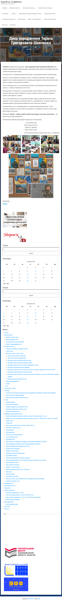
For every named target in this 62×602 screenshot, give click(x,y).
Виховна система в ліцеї (12, 337)
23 (27, 277)
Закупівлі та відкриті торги (13, 481)
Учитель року (9, 351)
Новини (34, 49)
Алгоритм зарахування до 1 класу (15, 492)
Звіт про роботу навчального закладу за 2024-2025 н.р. (20, 425)
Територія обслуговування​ (13, 448)
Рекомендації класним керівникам (15, 342)
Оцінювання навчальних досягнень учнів (16, 409)
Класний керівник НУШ (12, 339)
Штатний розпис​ (10, 432)
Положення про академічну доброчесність (17, 397)
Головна (4, 8)
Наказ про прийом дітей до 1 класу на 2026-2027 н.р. (20, 495)
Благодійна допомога (11, 455)
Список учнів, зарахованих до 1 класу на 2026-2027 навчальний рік (23, 497)
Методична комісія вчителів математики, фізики (20, 363)
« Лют (4, 283)
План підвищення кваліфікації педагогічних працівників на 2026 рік (23, 444)
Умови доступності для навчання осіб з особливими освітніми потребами (25, 478)
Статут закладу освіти (12, 437)
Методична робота (29, 8)
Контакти (13, 25)
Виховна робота (14, 8)
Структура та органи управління (14, 434)
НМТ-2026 (4, 25)
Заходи (8, 383)
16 (27, 274)
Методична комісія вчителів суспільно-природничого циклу (23, 365)
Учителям (5, 13)
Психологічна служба (45, 8)
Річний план (9, 423)
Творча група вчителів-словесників (17, 356)
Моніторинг (9, 472)
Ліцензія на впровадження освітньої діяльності (18, 458)
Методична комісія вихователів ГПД (17, 379)
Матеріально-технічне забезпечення (15, 453)
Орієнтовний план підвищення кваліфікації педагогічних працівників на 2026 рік (26, 441)
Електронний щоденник (12, 404)
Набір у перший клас (34, 19)
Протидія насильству (9, 19)
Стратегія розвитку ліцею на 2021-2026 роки (17, 469)
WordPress (31, 599)
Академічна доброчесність (13, 411)
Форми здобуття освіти (12, 462)
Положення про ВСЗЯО (12, 476)
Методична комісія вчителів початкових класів (20, 372)
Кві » (8, 283)
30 (27, 281)
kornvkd (39, 47)
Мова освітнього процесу (12, 465)
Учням (14, 13)
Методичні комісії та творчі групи (14, 353)
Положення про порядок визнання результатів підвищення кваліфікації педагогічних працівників (31, 393)
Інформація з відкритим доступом (30, 13)
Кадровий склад (10, 439)
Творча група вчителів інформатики (17, 358)
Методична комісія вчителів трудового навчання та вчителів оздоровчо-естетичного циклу (31, 369)
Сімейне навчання (10, 402)
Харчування (21, 19)
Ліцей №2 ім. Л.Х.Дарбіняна (11, 2)
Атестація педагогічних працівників (15, 395)
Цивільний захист (50, 13)
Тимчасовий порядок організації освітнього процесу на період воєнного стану (26, 416)
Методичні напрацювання (12, 381)
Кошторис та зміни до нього (13, 427)
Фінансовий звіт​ (10, 430)
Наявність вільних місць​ (12, 451)
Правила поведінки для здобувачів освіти (17, 407)
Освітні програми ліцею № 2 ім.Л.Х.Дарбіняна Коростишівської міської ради (26, 460)
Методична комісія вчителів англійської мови (19, 360)
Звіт (7, 386)
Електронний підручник (12, 504)
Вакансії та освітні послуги (13, 467)
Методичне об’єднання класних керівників (18, 367)
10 (35, 271)
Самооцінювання (10, 474)
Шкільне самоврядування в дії (14, 344)
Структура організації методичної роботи (17, 349)
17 (35, 274)
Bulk (39, 599)
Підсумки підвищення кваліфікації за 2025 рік (18, 446)
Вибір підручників (50, 19)
